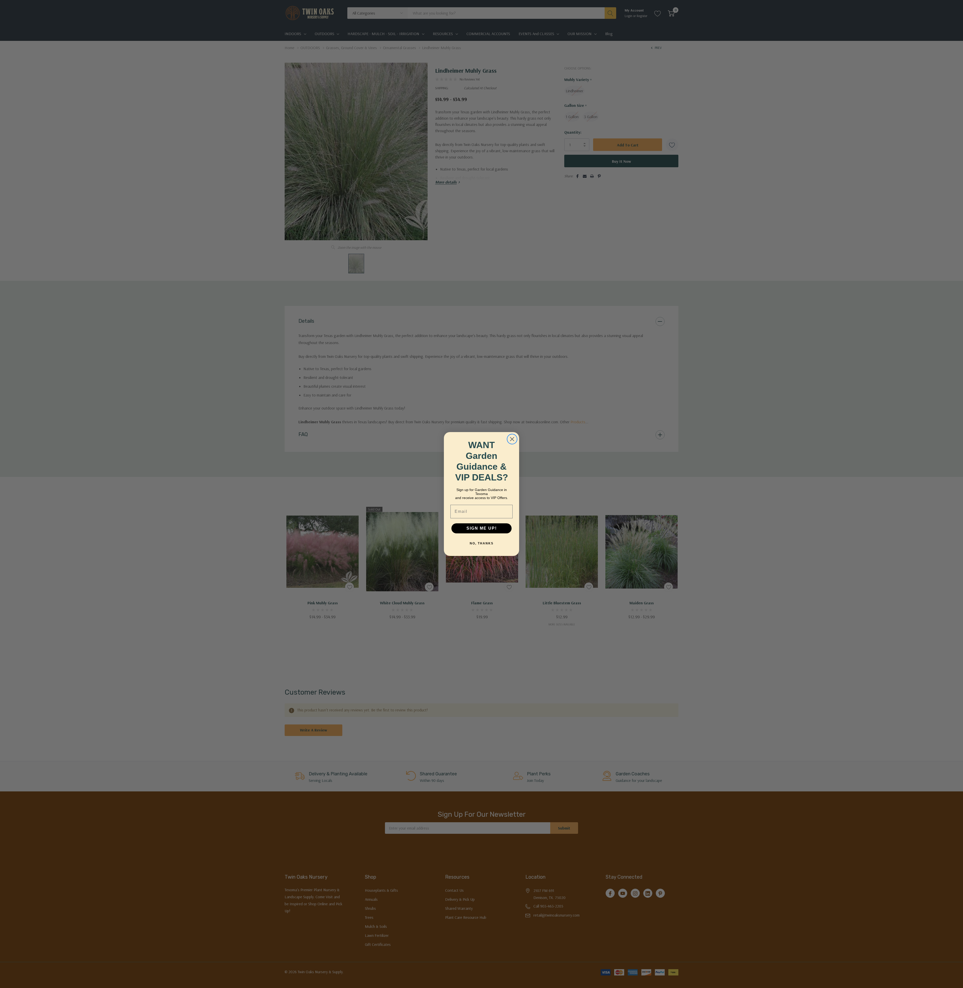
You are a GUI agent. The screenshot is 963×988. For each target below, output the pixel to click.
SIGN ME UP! (481, 528)
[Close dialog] (512, 439)
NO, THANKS (482, 543)
